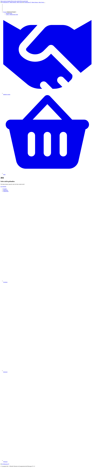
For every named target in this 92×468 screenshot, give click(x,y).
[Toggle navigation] (44, 2)
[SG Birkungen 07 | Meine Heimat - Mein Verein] (22, 2)
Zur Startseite (3, 186)
